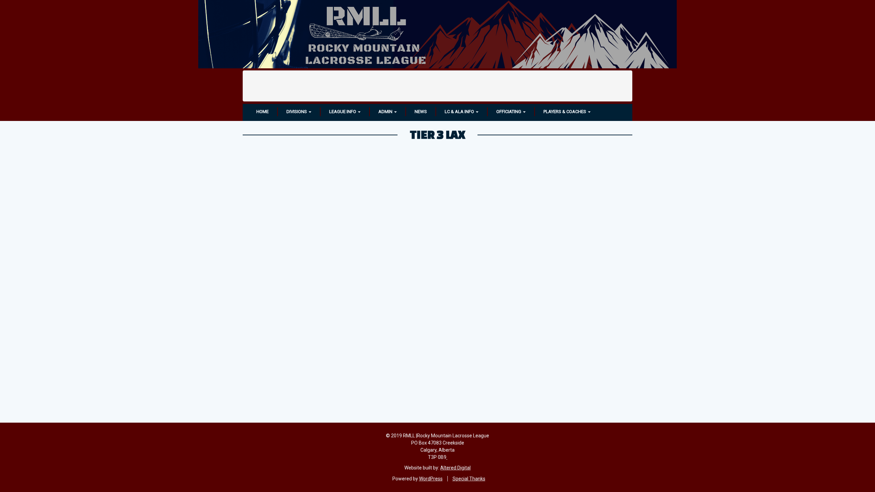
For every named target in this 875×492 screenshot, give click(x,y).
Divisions (297, 111)
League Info (343, 111)
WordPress (431, 478)
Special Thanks (469, 478)
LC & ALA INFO (460, 111)
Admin (385, 111)
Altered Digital (455, 467)
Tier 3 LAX (437, 134)
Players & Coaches (565, 111)
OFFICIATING (509, 111)
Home (262, 111)
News (421, 111)
